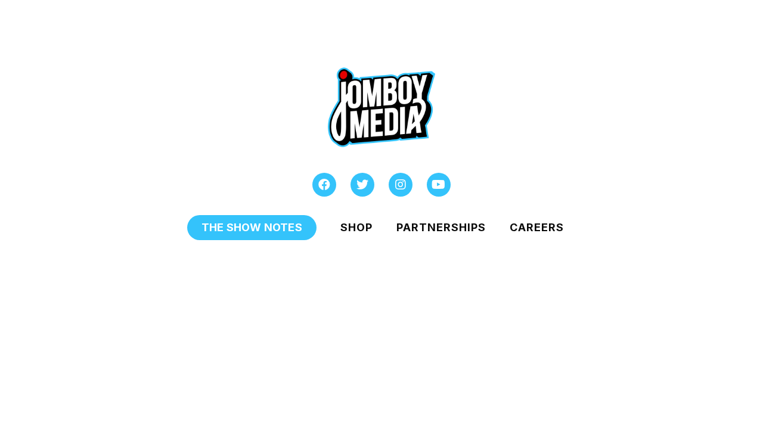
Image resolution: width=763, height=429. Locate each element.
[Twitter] (362, 185)
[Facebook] (324, 185)
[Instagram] (400, 185)
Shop (356, 227)
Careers (537, 227)
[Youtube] (439, 185)
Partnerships (441, 227)
